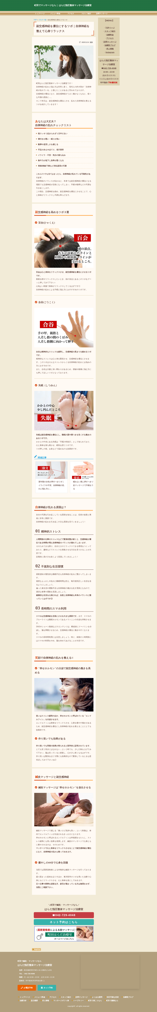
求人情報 (45, 1000)
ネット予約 (48, 988)
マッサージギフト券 (61, 1000)
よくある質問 (97, 997)
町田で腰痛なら (112, 1000)
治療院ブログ (128, 997)
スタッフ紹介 (86, 13)
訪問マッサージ (101, 13)
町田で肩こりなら (95, 1000)
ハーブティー (78, 1000)
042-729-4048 (109, 68)
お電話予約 (28, 988)
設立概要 (34, 1000)
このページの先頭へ (36, 949)
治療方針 (23, 1000)
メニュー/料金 (55, 13)
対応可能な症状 (113, 997)
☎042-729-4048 (63, 915)
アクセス (71, 13)
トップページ (40, 13)
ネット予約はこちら (64, 922)
